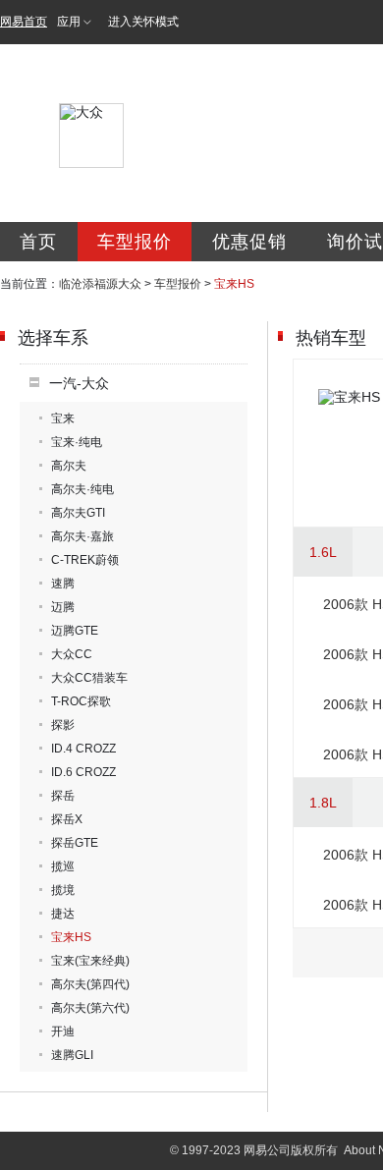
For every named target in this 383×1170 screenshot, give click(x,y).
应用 (69, 21)
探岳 (63, 796)
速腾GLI (72, 1055)
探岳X (66, 819)
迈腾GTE (74, 631)
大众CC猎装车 (89, 678)
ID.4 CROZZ (83, 748)
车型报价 (134, 241)
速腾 (63, 583)
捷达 (63, 913)
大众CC (71, 654)
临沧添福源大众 (100, 284)
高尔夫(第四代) (90, 984)
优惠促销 (249, 241)
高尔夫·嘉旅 (82, 536)
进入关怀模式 (143, 21)
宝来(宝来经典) (90, 961)
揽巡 (63, 866)
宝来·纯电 (76, 442)
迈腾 (63, 607)
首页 (38, 241)
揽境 (63, 890)
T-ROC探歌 (81, 701)
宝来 (63, 418)
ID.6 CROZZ (83, 772)
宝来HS (71, 937)
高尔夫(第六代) (90, 1008)
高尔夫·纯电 (82, 489)
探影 (63, 725)
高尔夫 (68, 466)
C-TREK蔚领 (85, 560)
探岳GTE (74, 843)
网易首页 (23, 21)
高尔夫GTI (78, 513)
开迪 (63, 1031)
